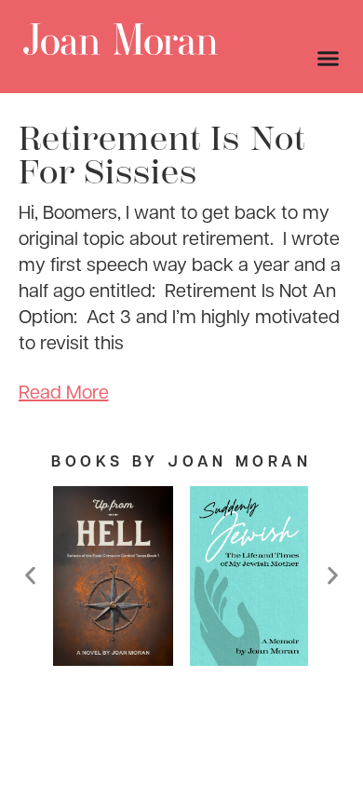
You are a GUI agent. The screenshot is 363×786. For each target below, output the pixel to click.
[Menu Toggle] (328, 58)
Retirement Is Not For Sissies (162, 155)
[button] (30, 576)
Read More (64, 391)
